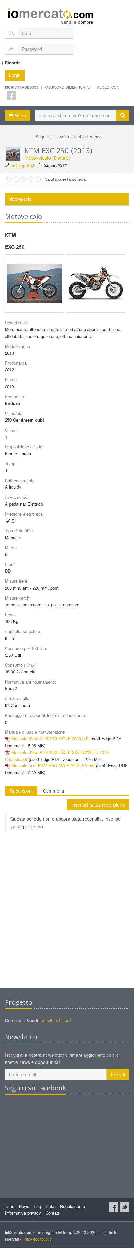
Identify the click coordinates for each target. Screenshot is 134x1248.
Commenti (53, 791)
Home (8, 1206)
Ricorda (12, 63)
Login (14, 75)
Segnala (43, 136)
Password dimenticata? (67, 87)
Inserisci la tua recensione (98, 805)
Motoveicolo (19, 199)
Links (51, 1206)
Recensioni (21, 791)
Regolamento (72, 1206)
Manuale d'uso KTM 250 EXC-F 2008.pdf (49, 739)
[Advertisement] (67, 915)
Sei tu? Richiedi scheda (81, 136)
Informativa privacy (23, 1213)
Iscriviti (118, 1074)
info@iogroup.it (37, 1238)
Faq (37, 1206)
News (24, 1206)
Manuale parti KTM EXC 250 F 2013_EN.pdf (53, 766)
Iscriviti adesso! (55, 1020)
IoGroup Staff (22, 165)
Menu (19, 115)
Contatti (53, 1213)
